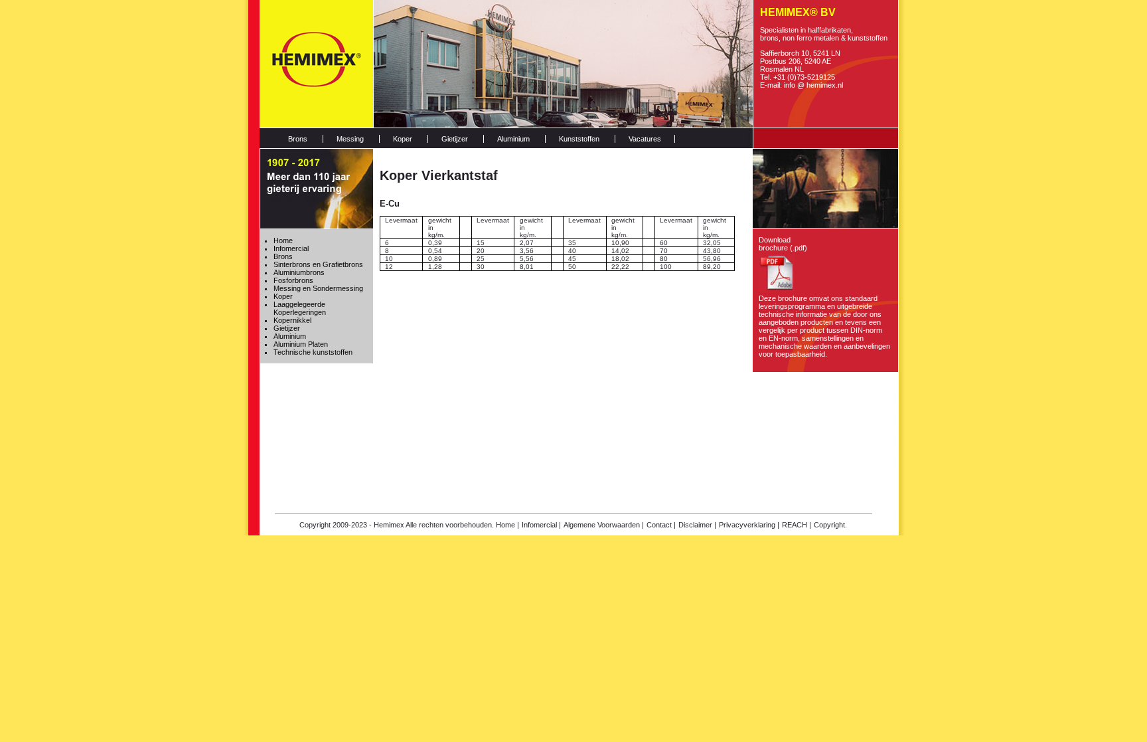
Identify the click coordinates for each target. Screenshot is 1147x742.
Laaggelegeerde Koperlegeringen (299, 308)
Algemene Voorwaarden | (604, 525)
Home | (507, 525)
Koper (402, 139)
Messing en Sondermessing (318, 288)
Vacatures (645, 139)
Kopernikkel (292, 320)
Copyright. (830, 525)
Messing (350, 139)
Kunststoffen (579, 139)
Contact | (661, 525)
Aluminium (513, 139)
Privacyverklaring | (749, 525)
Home (283, 240)
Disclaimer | (697, 525)
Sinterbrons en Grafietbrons (318, 264)
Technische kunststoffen (312, 352)
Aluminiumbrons (299, 272)
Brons (297, 139)
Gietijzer (454, 139)
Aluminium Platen (300, 344)
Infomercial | (541, 525)
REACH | (796, 525)
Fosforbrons (293, 280)
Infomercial (291, 248)
